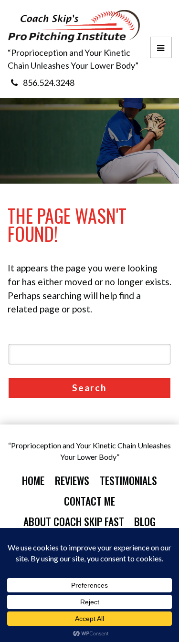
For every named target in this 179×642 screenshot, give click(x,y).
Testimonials (128, 480)
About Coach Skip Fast (73, 521)
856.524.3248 (48, 82)
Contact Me (89, 500)
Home (33, 480)
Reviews (72, 480)
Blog (145, 521)
